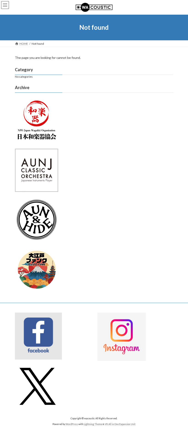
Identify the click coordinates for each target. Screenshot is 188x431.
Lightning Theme (93, 424)
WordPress (72, 424)
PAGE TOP (179, 413)
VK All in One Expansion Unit (120, 424)
